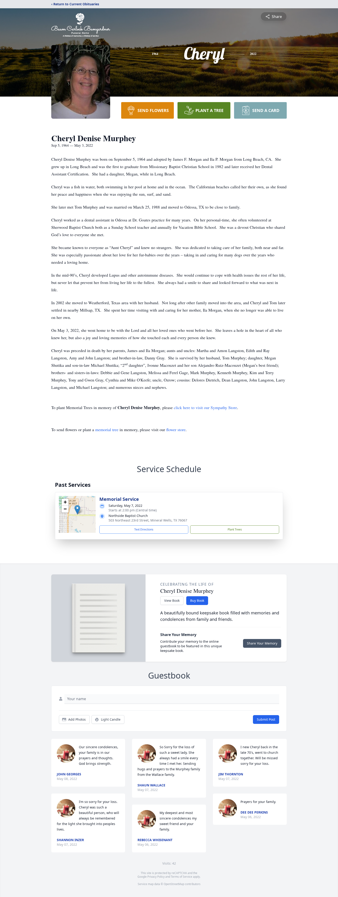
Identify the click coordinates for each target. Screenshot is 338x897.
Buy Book (197, 600)
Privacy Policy (156, 877)
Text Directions (143, 529)
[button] (77, 509)
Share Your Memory (262, 643)
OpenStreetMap (174, 884)
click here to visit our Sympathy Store (205, 407)
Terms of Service (181, 877)
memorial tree (106, 429)
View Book (172, 600)
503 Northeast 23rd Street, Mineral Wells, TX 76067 (148, 520)
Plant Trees (235, 529)
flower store (176, 429)
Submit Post (266, 719)
